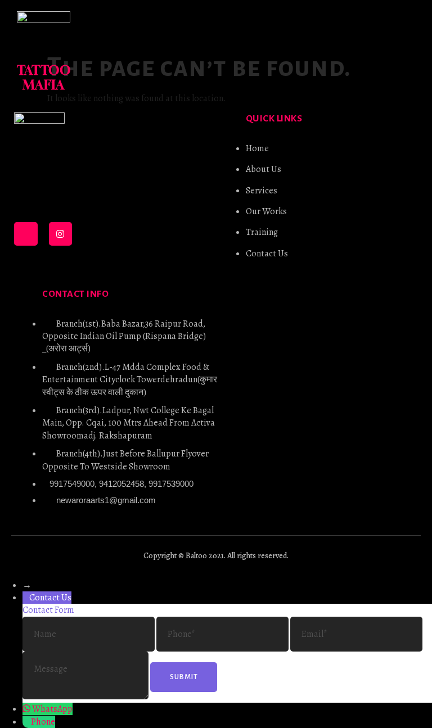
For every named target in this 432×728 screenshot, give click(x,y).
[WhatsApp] (27, 709)
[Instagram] (61, 234)
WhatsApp (52, 709)
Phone (43, 722)
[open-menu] (405, 51)
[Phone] (26, 722)
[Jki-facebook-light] (26, 234)
